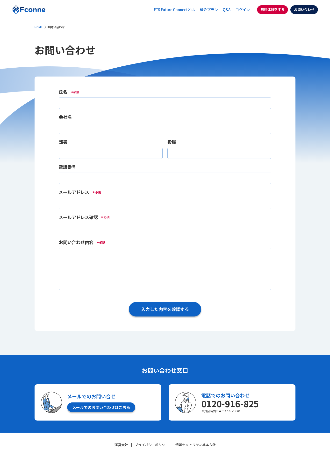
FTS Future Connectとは (174, 9)
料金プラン (209, 9)
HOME (39, 27)
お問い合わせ (304, 9)
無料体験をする (272, 9)
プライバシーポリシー (152, 444)
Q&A (226, 9)
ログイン (242, 9)
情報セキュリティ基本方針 (195, 444)
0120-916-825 (230, 403)
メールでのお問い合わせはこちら (101, 407)
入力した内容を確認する (165, 309)
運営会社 (121, 444)
